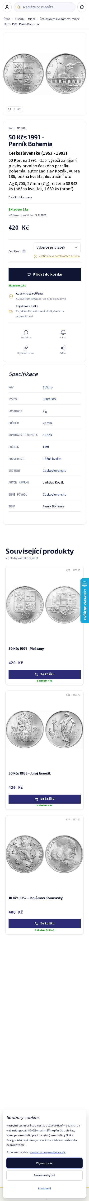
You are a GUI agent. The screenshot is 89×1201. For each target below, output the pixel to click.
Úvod (7, 19)
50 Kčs (47, 434)
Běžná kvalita (52, 458)
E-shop (19, 19)
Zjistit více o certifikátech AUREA (59, 256)
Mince (31, 19)
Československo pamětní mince (60, 19)
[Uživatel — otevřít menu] (7, 7)
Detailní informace (20, 197)
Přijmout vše (44, 1163)
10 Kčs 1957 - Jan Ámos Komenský (36, 898)
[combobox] (48, 7)
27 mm (47, 423)
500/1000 (49, 399)
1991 (46, 446)
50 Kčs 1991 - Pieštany (26, 648)
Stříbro (48, 387)
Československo (54, 470)
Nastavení (44, 1188)
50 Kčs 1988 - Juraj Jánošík (30, 773)
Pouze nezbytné (44, 1175)
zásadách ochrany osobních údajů (48, 1152)
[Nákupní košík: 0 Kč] (81, 7)
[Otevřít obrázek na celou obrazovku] (44, 73)
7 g (45, 411)
